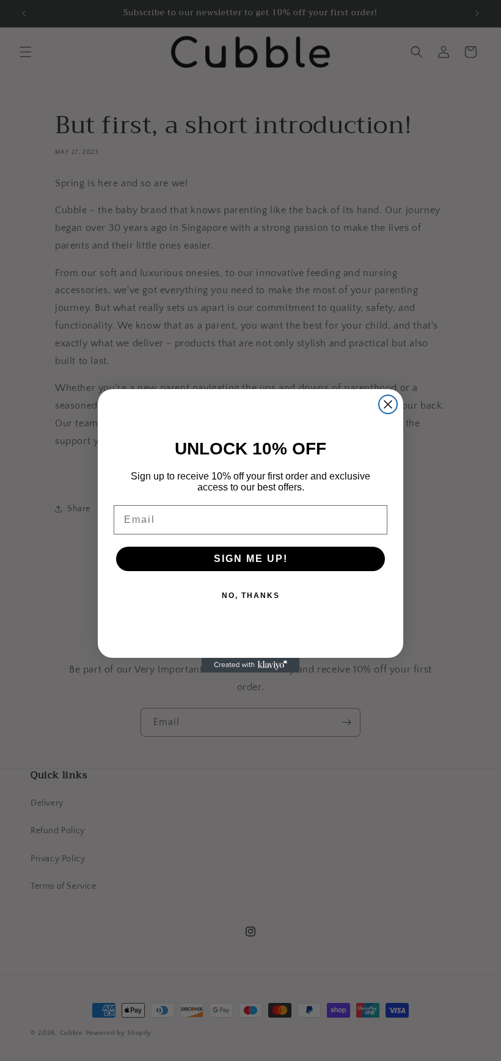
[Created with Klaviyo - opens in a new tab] (250, 665)
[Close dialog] (388, 404)
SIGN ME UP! (251, 558)
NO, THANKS (251, 595)
